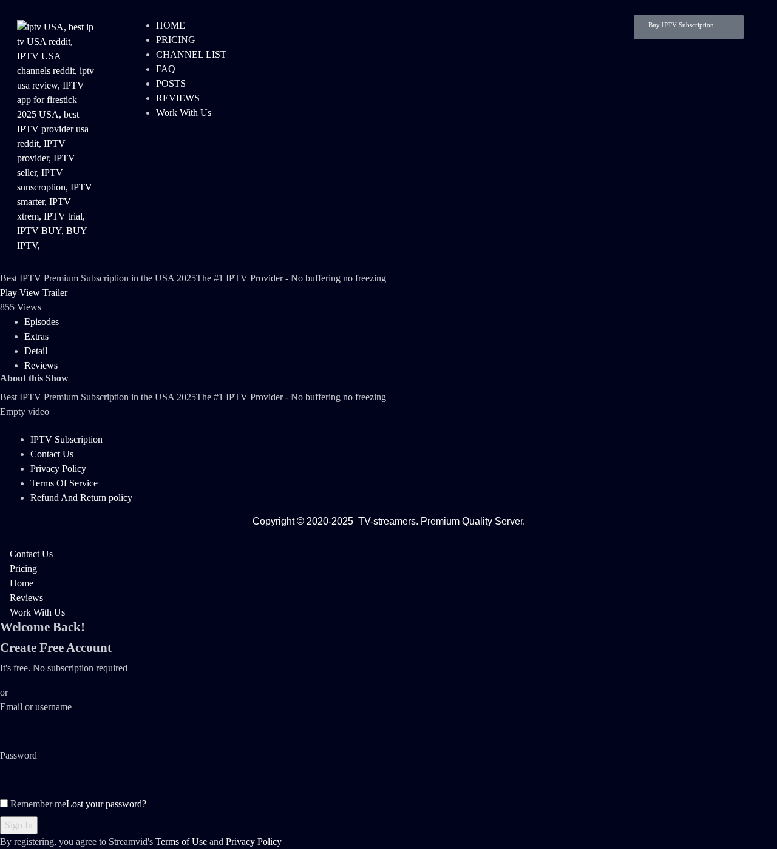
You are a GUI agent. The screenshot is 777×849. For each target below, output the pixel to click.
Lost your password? (106, 804)
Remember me (37, 804)
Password (18, 755)
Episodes (41, 322)
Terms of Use (181, 841)
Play (8, 292)
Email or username (36, 707)
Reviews (41, 365)
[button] (689, 27)
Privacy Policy (254, 841)
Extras (36, 336)
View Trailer (43, 292)
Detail (35, 351)
